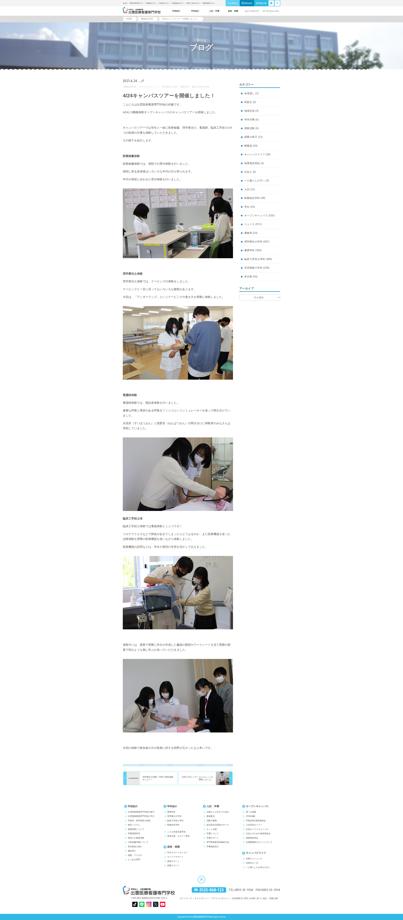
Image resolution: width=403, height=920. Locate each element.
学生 (247, 206)
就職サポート (173, 865)
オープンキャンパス (149, 86)
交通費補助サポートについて (259, 842)
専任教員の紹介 (135, 846)
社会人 (248, 172)
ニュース (249, 224)
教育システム (134, 825)
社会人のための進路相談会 (258, 833)
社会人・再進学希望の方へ (133, 3)
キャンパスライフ (254, 154)
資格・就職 (173, 846)
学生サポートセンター (177, 852)
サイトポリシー (201, 898)
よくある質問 (134, 859)
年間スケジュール (254, 858)
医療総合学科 (129, 86)
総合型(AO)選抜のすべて (218, 825)
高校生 (248, 102)
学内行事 (249, 119)
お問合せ (234, 3)
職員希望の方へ (209, 3)
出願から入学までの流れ (218, 812)
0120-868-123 (211, 889)
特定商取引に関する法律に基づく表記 (249, 898)
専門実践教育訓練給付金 (218, 842)
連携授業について (136, 829)
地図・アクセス (135, 855)
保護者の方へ (151, 3)
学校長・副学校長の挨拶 (139, 820)
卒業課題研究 (134, 833)
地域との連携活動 (136, 838)
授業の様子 (250, 137)
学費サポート (213, 838)
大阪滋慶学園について (138, 842)
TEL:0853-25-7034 (241, 890)
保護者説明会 (252, 163)
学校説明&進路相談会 (256, 820)
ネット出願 (212, 829)
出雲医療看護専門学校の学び (141, 816)
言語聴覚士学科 (253, 267)
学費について (213, 833)
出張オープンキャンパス (257, 829)
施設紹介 (132, 851)
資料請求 (248, 3)
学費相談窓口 (213, 846)
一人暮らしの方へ (254, 180)
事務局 (248, 233)
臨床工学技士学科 (201, 86)
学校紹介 (133, 806)
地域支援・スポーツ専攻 (178, 836)
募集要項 (211, 816)
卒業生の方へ (164, 3)
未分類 (248, 276)
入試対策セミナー (254, 825)
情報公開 (262, 3)
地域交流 (249, 110)
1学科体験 (250, 816)
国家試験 (249, 128)
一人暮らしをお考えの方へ (258, 867)
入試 (247, 189)
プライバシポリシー (220, 898)
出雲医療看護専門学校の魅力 (141, 812)
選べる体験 (251, 812)
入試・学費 (213, 806)
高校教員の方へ (178, 3)
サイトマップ (186, 898)
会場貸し (249, 93)
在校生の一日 (252, 863)
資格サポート (173, 861)
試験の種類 (212, 820)
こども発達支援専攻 (176, 832)
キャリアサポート (175, 857)
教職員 (248, 145)
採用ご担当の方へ (193, 3)
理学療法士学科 (169, 86)
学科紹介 (172, 806)
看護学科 (184, 86)
